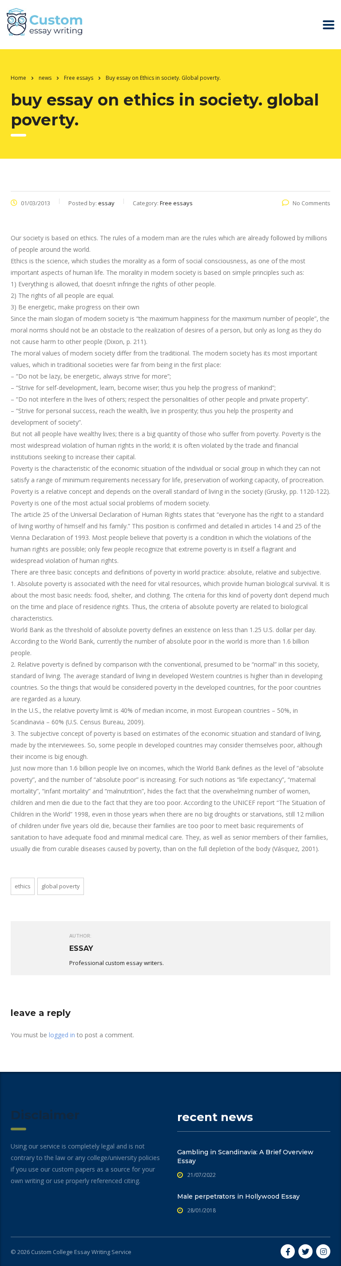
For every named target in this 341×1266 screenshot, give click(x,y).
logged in (62, 1035)
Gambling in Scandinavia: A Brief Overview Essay (245, 1156)
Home (18, 78)
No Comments (311, 203)
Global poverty (60, 886)
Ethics (23, 886)
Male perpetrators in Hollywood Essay (238, 1196)
